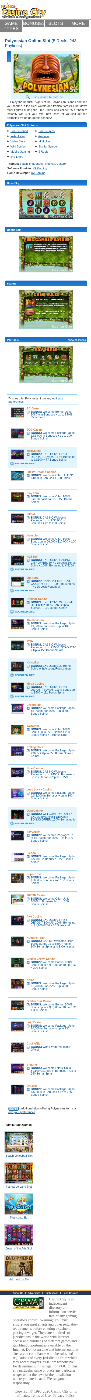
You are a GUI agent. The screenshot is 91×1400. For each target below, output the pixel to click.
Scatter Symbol (48, 146)
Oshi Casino (35, 810)
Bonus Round (19, 131)
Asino (30, 980)
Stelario (32, 1064)
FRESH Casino (36, 895)
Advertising (34, 1293)
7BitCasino (34, 450)
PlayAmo (33, 493)
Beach (24, 163)
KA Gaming (40, 168)
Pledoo (31, 853)
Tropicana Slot (19, 1217)
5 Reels (43, 151)
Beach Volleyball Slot (19, 1155)
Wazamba (33, 726)
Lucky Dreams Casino (41, 472)
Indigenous (36, 163)
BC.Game (33, 408)
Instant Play (17, 136)
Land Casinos (70, 1293)
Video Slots (17, 141)
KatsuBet (33, 662)
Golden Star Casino (39, 1001)
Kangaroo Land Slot (19, 1186)
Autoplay (43, 136)
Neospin (32, 535)
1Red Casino (35, 620)
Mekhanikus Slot (18, 1279)
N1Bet (31, 514)
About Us (18, 1293)
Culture (61, 163)
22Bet (31, 641)
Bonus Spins (46, 131)
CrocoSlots (34, 705)
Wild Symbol (18, 146)
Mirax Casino (35, 683)
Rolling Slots (35, 747)
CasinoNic (33, 1043)
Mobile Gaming (20, 151)
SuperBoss (34, 874)
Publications (51, 1293)
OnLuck (32, 1086)
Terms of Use (41, 1395)
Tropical (50, 163)
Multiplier (44, 141)
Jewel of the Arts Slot (19, 1248)
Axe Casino (34, 916)
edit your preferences (21, 1112)
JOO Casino (34, 429)
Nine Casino (35, 768)
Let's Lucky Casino (39, 789)
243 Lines (16, 156)
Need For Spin (36, 937)
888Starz (32, 577)
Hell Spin (32, 556)
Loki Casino (34, 1022)
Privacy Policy (64, 1395)
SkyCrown (33, 832)
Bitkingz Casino (37, 599)
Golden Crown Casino (41, 959)
